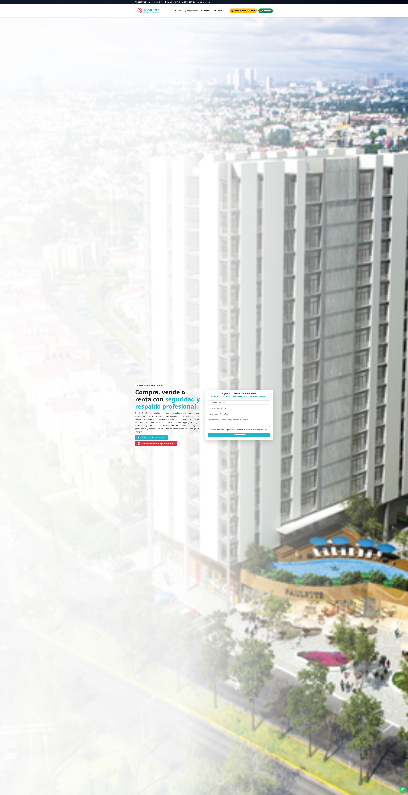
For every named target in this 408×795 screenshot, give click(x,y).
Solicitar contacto (239, 435)
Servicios (220, 11)
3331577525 (141, 2)
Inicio (179, 11)
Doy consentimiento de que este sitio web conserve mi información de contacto (238, 430)
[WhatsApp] (403, 790)
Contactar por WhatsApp (153, 437)
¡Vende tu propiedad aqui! (244, 11)
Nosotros (206, 11)
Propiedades (192, 11)
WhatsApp (266, 11)
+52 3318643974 (156, 2)
